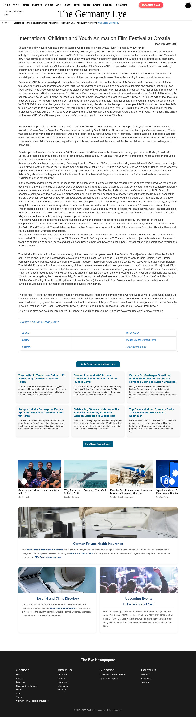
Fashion (107, 4)
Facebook (146, 678)
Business (37, 4)
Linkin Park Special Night (138, 604)
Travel (76, 4)
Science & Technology (27, 685)
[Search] (131, 5)
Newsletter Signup (151, 5)
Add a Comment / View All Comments (98, 364)
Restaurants (121, 4)
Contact (61, 678)
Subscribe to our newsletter (112, 674)
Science (49, 4)
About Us (62, 674)
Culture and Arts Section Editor (88, 334)
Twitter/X (145, 674)
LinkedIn (145, 682)
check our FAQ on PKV (81, 553)
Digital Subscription (108, 678)
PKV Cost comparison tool (48, 557)
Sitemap (62, 689)
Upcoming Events (138, 598)
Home (7, 4)
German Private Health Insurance (98, 543)
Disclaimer (63, 685)
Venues (86, 4)
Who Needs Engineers (108, 22)
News (16, 4)
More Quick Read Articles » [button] (98, 443)
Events (96, 4)
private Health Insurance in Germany (45, 549)
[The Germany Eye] (188, 4)
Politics (25, 4)
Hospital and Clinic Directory (57, 598)
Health (67, 4)
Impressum (63, 682)
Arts (58, 4)
